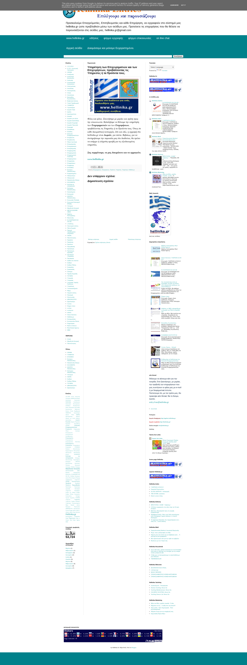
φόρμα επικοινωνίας (139, 38)
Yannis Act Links (157, 438)
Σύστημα (69, 271)
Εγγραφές (70, 127)
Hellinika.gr (132, 169)
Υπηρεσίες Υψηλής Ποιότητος (72, 283)
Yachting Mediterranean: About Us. (161, 590)
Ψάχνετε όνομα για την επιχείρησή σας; (162, 611)
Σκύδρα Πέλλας (71, 265)
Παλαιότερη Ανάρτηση (134, 239)
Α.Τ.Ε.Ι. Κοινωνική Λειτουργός (72, 69)
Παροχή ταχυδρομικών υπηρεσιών (71, 232)
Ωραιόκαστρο (71, 301)
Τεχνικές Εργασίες (72, 273)
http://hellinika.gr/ (165, 422)
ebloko (69, 312)
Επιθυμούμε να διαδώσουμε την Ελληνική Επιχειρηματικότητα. (170, 360)
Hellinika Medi (156, 136)
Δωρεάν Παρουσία (72, 125)
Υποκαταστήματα (72, 288)
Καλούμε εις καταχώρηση (71, 185)
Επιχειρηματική (71, 153)
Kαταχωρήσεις (71, 319)
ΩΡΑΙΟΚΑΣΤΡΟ (72, 299)
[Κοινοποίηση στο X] (97, 167)
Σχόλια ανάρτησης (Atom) (102, 242)
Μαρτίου (68, 548)
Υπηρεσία (70, 278)
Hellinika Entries (157, 100)
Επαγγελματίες (71, 144)
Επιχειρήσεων (105, 169)
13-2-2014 (70, 66)
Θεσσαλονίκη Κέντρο (73, 180)
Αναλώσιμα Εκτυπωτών (70, 77)
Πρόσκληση (70, 248)
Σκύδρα (69, 263)
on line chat (163, 38)
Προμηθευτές (71, 246)
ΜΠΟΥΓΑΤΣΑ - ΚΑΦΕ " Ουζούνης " (169, 157)
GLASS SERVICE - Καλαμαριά (160, 491)
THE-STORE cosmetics (158, 493)
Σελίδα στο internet (72, 260)
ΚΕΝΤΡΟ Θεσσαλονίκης (71, 197)
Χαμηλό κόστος (71, 293)
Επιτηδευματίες (71, 148)
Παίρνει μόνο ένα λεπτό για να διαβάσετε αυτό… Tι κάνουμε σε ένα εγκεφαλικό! (165, 535)
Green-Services (71, 314)
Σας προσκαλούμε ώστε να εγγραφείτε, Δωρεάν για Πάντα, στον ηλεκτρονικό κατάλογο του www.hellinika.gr (170, 284)
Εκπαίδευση (70, 129)
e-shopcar (70, 310)
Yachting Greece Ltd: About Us (160, 594)
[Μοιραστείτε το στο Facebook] (99, 167)
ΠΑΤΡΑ (69, 235)
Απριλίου (68, 559)
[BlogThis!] (94, 167)
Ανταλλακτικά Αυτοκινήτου (71, 83)
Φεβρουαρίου (69, 550)
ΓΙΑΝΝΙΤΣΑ (70, 105)
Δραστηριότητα (71, 114)
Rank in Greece (72, 325)
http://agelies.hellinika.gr (168, 418)
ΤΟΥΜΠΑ (70, 276)
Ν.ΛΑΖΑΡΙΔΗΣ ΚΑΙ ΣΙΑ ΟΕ (171, 102)
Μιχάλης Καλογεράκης (71, 214)
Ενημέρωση (70, 137)
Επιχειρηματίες (71, 150)
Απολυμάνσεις (71, 90)
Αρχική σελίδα (74, 48)
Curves (69, 303)
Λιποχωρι (70, 206)
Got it (183, 5)
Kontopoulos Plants (73, 321)
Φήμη (69, 290)
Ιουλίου (68, 557)
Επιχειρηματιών (97, 169)
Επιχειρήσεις (70, 161)
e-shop (69, 308)
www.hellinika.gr (75, 38)
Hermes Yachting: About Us (159, 587)
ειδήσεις (94, 38)
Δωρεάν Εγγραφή (72, 123)
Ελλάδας (69, 131)
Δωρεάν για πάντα (72, 118)
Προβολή (70, 240)
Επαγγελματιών (71, 146)
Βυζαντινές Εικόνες (72, 101)
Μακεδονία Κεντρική (73, 208)
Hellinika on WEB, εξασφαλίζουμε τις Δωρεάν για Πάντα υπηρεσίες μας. (170, 310)
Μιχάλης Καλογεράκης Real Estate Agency (169, 246)
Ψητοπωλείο (70, 297)
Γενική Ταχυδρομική (73, 103)
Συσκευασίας (70, 269)
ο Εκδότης (70, 223)
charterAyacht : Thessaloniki (159, 585)
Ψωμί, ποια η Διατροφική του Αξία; (161, 532)
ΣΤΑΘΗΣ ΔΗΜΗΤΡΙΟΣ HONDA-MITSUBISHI (164, 574)
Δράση (69, 112)
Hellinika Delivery (157, 154)
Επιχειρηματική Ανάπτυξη (71, 155)
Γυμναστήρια (71, 107)
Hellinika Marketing (158, 172)
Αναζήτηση (70, 74)
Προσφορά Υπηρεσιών (70, 255)
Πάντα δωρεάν (71, 228)
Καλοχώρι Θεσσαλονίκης (71, 188)
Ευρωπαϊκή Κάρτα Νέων (158, 613)
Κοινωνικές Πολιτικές (73, 200)
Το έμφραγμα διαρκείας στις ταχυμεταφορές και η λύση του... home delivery (165, 520)
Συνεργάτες (70, 267)
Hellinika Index (156, 118)
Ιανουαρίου (69, 555)
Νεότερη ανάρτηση (93, 239)
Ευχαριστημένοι (71, 173)
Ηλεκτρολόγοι (71, 175)
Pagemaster (70, 323)
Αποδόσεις (70, 88)
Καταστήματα (71, 192)
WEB (68, 330)
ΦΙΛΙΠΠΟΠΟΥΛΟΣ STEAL (158, 567)
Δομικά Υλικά (71, 109)
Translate (164, 70)
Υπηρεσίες (118, 169)
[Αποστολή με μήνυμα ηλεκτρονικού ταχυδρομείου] (92, 167)
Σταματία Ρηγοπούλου (157, 489)
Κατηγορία (70, 194)
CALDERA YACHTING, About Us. (160, 592)
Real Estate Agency (73, 328)
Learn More (174, 5)
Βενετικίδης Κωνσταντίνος (71, 98)
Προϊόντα (112, 169)
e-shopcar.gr (154, 570)
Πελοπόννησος (71, 238)
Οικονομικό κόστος (72, 226)
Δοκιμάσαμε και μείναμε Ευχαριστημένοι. (110, 48)
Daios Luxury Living (156, 496)
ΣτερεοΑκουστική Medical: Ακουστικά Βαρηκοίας (170, 139)
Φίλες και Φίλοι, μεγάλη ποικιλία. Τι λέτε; (169, 174)
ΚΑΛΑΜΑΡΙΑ (71, 182)
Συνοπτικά (154, 408)
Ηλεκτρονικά (70, 178)
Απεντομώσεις (71, 86)
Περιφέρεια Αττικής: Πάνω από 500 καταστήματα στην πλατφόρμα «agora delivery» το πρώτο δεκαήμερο (165, 516)
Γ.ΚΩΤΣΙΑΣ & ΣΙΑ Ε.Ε (169, 120)
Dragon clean (71, 306)
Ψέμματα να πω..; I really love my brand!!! (163, 605)
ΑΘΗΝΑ (69, 72)
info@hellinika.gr (163, 425)
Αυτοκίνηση (70, 95)
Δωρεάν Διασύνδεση (73, 120)
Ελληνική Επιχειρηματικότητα (73, 134)
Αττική (69, 93)
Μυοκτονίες (70, 218)
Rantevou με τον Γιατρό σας (159, 540)
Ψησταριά (70, 295)
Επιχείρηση (70, 165)
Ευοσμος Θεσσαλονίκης (71, 170)
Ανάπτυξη (70, 80)
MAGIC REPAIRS (156, 572)
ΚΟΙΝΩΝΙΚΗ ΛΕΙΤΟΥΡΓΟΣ (169, 335)
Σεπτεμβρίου (69, 552)
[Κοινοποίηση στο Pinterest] (101, 167)
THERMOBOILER (156, 558)
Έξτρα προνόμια (72, 142)
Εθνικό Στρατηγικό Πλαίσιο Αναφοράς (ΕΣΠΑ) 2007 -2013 (170, 442)
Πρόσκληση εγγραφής (70, 251)
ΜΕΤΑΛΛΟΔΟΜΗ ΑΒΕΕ (73, 470)
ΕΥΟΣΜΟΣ (70, 167)
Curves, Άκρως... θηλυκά (168, 347)
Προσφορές (70, 258)
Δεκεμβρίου (69, 568)
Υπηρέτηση (125, 169)
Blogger (134, 647)
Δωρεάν (69, 116)
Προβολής (70, 242)
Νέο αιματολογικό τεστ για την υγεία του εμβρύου (165, 538)
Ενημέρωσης (71, 139)
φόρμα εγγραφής (113, 38)
